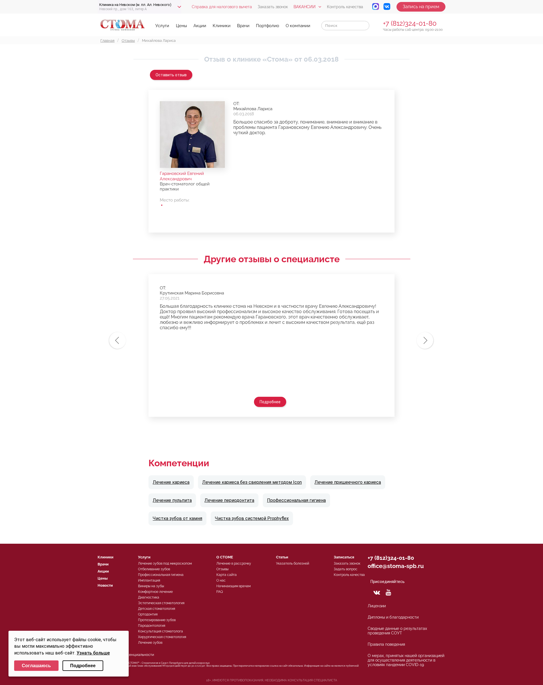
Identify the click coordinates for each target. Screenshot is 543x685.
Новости (105, 585)
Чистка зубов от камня (177, 518)
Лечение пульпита (172, 500)
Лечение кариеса (171, 482)
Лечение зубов (150, 643)
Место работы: (174, 200)
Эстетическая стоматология (161, 603)
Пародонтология (151, 626)
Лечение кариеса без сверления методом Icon (252, 482)
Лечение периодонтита (229, 500)
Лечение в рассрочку (233, 563)
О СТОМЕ (224, 557)
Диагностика (148, 597)
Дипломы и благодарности (393, 617)
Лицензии (377, 606)
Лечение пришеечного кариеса (347, 482)
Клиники (221, 25)
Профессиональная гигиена (296, 500)
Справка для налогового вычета (222, 7)
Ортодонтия (148, 614)
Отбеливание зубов (154, 569)
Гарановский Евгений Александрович (182, 176)
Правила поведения (386, 644)
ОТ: (236, 103)
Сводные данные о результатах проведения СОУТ (397, 630)
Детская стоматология (156, 609)
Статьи (282, 557)
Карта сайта (226, 575)
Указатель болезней (292, 563)
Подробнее (270, 402)
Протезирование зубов (157, 620)
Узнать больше (93, 653)
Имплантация (149, 580)
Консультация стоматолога (160, 631)
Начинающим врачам (233, 586)
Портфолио (267, 25)
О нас (221, 580)
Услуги (162, 25)
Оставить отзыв (171, 75)
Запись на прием (421, 6)
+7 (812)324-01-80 (410, 23)
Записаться (344, 557)
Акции (199, 25)
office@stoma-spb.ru (396, 566)
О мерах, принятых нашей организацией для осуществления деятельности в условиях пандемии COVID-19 (406, 660)
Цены (181, 25)
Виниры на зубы (151, 586)
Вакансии (305, 7)
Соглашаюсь (36, 665)
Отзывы (222, 569)
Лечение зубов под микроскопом (165, 563)
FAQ (219, 592)
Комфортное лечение (155, 592)
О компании (298, 25)
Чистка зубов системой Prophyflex (252, 518)
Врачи (243, 25)
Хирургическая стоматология (162, 637)
